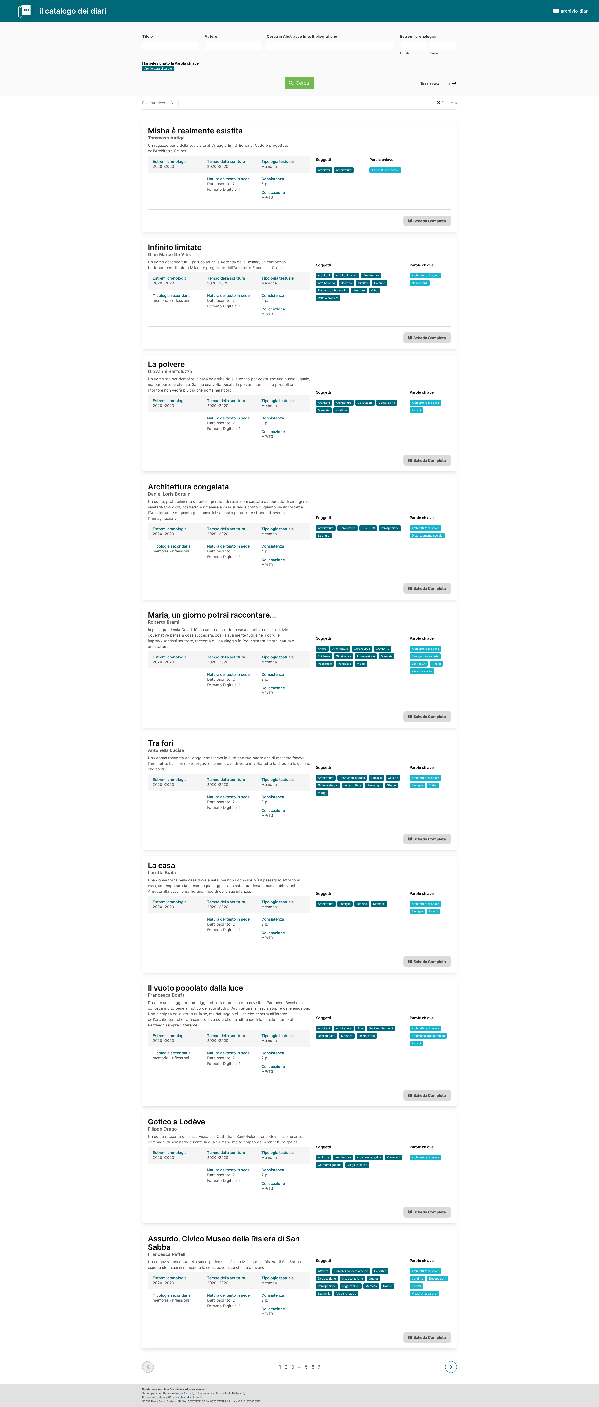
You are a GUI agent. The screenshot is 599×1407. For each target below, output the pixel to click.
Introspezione (390, 528)
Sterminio (324, 1293)
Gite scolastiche (352, 1278)
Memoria (323, 410)
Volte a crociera (328, 298)
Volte (374, 290)
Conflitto (417, 1278)
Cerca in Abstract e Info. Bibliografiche (302, 36)
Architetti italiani (346, 275)
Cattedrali (393, 1157)
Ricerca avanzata (435, 83)
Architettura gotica (369, 1157)
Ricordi (416, 410)
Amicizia (323, 1157)
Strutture (359, 290)
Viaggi (361, 663)
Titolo (147, 36)
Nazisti (387, 1286)
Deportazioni (437, 1278)
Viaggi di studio (357, 1165)
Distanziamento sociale (427, 535)
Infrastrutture (352, 785)
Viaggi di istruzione (424, 1293)
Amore (322, 648)
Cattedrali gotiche (329, 1165)
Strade (391, 785)
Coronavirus (347, 528)
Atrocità (323, 1271)
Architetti (324, 170)
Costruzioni (365, 402)
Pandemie (344, 663)
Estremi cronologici (418, 36)
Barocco (346, 283)
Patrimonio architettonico (428, 1036)
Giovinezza (343, 656)
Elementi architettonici (332, 290)
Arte (360, 1028)
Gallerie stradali (328, 785)
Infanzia (362, 904)
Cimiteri (363, 283)
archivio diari (575, 11)
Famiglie (376, 778)
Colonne (379, 283)
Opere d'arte (367, 1036)
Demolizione (387, 402)
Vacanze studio (422, 671)
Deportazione (327, 1278)
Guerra (373, 1278)
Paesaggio (325, 663)
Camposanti (419, 283)
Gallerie (393, 778)
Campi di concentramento (351, 1271)
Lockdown (419, 663)
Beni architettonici (381, 1028)
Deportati (380, 1271)
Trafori (433, 785)
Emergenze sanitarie (425, 656)
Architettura (343, 170)
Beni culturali (326, 1036)
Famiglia (417, 785)
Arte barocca (326, 283)
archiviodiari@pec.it (189, 1397)
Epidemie (324, 656)
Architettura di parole (158, 68)
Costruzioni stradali (352, 778)
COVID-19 (368, 528)
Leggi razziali (350, 1286)
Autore (211, 36)
